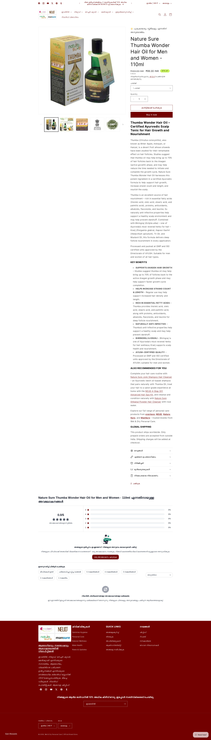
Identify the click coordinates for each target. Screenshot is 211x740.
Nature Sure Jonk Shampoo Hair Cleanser (151, 377)
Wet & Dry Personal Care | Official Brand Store (61, 734)
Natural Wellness (79, 641)
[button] (66, 12)
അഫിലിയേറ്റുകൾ (113, 641)
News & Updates (79, 649)
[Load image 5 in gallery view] (113, 124)
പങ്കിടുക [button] (136, 483)
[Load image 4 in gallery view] (97, 124)
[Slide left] (41, 124)
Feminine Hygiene (79, 632)
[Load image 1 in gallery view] (51, 124)
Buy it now (151, 115)
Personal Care (78, 637)
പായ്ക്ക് (133, 83)
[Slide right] (123, 124)
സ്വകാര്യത (145, 641)
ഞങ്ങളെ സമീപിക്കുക (115, 649)
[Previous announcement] (79, 3)
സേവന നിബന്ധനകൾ (149, 645)
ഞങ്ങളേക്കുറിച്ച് (112, 632)
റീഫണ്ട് (143, 637)
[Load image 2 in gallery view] (67, 124)
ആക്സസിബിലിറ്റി (113, 645)
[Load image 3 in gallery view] (82, 124)
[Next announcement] (131, 3)
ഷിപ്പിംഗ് (152, 76)
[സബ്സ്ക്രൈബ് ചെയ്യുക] (124, 704)
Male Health (77, 645)
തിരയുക (109, 637)
